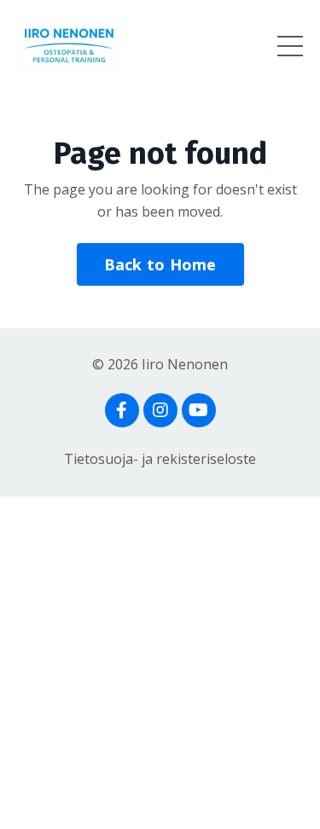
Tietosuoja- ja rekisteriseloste (160, 458)
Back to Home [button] (160, 264)
